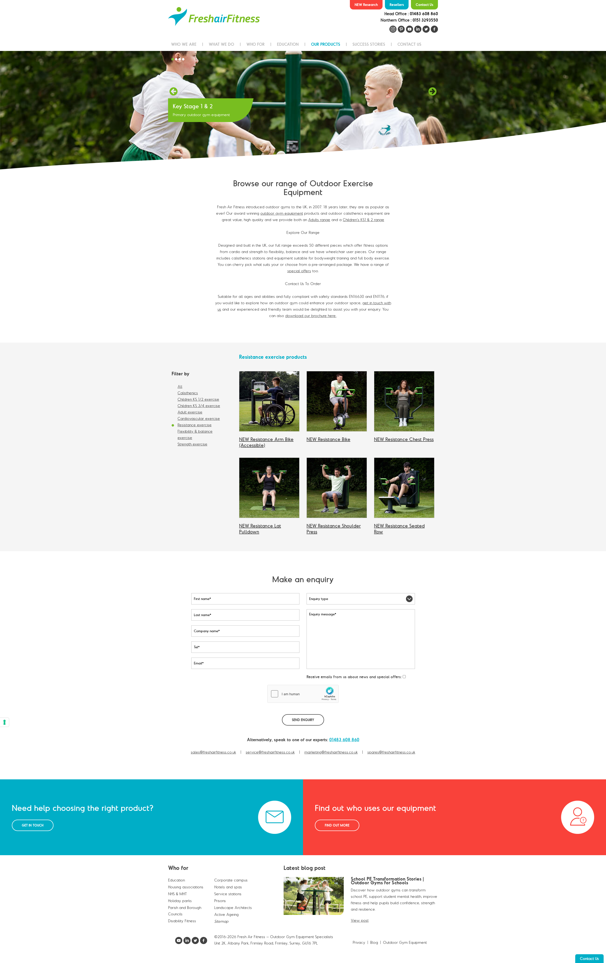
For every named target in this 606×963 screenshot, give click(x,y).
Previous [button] (173, 92)
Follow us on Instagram (393, 29)
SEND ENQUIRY (303, 720)
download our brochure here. (310, 315)
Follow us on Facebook (434, 29)
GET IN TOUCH (33, 825)
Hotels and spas (228, 887)
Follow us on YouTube (409, 29)
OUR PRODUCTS (325, 44)
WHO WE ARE (183, 44)
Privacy (359, 942)
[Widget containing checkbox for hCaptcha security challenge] (303, 694)
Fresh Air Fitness (214, 16)
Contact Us (424, 4)
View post (360, 920)
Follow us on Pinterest (401, 29)
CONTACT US (409, 44)
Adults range (319, 219)
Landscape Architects (233, 907)
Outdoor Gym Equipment (405, 942)
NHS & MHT (177, 893)
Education (176, 880)
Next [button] (432, 92)
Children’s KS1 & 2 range (363, 219)
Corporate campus (231, 880)
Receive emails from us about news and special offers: (354, 676)
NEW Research (366, 4)
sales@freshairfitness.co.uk (213, 752)
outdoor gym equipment (281, 213)
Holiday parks (180, 900)
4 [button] (184, 59)
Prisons (220, 900)
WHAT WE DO (221, 44)
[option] (303, 110)
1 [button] (173, 59)
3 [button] (180, 59)
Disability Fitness (182, 920)
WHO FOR (255, 44)
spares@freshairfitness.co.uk (391, 752)
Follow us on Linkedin (417, 29)
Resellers (397, 4)
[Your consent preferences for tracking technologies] (4, 722)
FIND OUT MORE (337, 825)
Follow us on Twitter (426, 29)
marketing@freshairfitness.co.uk (331, 752)
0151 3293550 (425, 20)
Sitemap (221, 921)
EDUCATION (288, 44)
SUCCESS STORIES (368, 44)
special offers (299, 270)
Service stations (227, 893)
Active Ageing (226, 914)
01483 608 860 (424, 13)
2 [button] (177, 59)
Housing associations (185, 887)
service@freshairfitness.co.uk (270, 752)
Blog (374, 942)
